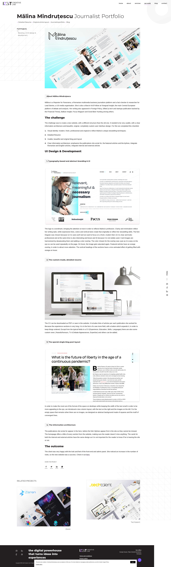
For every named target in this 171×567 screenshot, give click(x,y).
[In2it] (12, 3)
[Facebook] (167, 288)
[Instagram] (167, 284)
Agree (133, 562)
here (88, 455)
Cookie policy (39, 564)
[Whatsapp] (62, 467)
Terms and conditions (86, 556)
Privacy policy (84, 558)
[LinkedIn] (167, 291)
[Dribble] (167, 295)
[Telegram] (51, 467)
